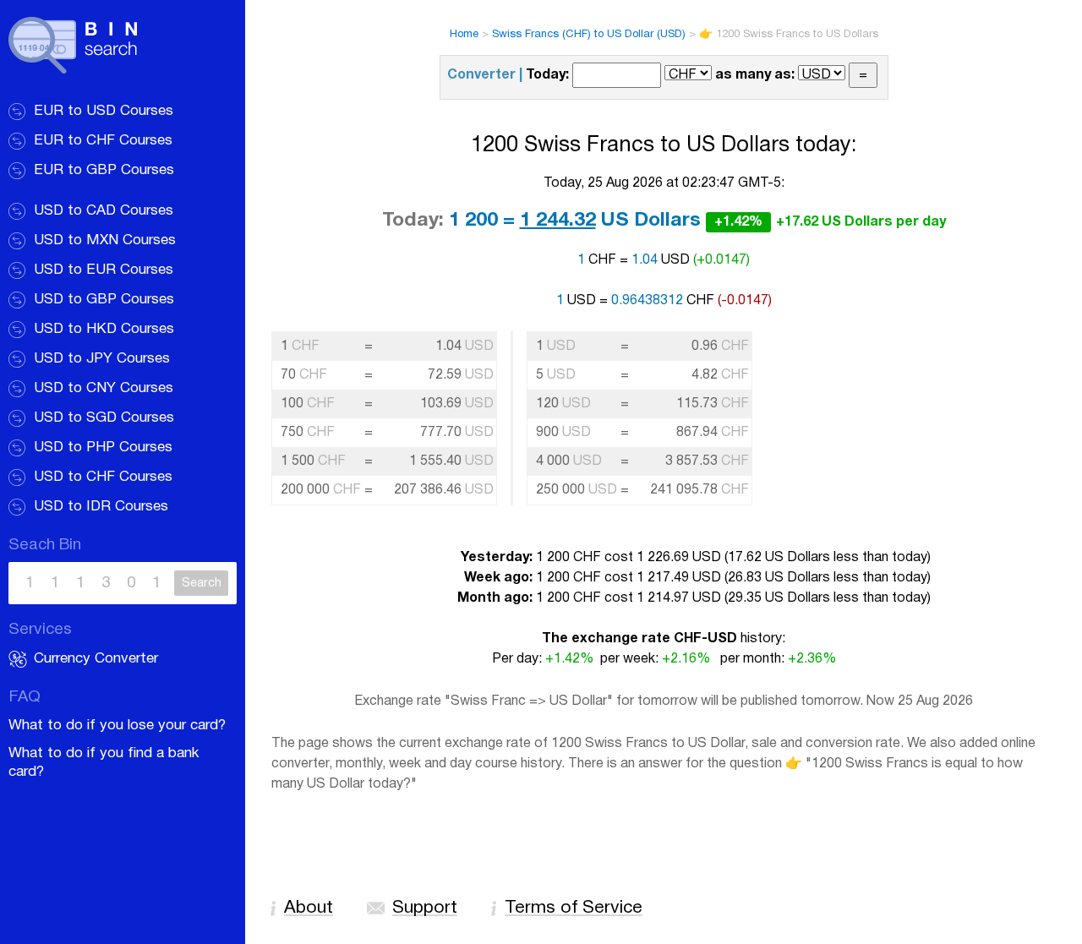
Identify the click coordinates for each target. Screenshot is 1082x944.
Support (424, 908)
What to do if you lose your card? (117, 725)
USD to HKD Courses (104, 329)
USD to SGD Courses (104, 418)
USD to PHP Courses (103, 447)
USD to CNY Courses (103, 388)
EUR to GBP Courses (104, 170)
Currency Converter (96, 658)
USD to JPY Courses (102, 358)
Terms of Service (573, 908)
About (308, 908)
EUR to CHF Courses (103, 140)
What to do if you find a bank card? (103, 762)
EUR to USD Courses (103, 111)
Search (201, 583)
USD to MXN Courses (105, 240)
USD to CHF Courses (103, 477)
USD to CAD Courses (103, 211)
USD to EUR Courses (103, 270)
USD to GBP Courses (104, 299)
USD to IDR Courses (101, 506)
